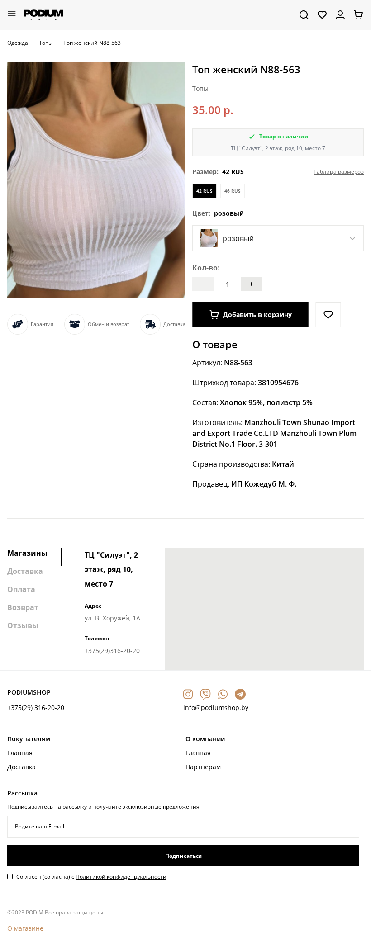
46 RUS (232, 191)
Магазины (27, 553)
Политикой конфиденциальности (121, 876)
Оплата (21, 589)
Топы (45, 43)
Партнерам (203, 766)
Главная (20, 752)
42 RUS (204, 191)
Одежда (17, 43)
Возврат (22, 607)
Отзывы (22, 625)
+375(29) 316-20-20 (35, 707)
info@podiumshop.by (215, 707)
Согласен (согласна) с (91, 876)
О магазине (25, 928)
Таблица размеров (339, 171)
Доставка (25, 571)
